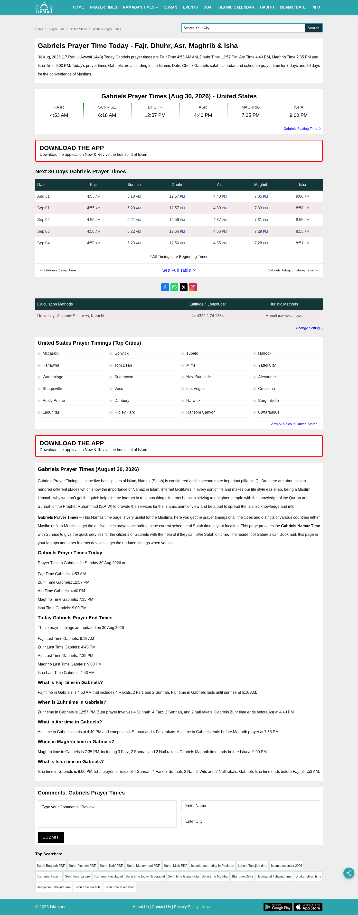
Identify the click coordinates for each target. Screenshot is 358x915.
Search (313, 28)
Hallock (264, 353)
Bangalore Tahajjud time (54, 887)
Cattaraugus (268, 412)
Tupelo (192, 353)
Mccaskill (51, 353)
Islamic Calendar (235, 7)
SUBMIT (51, 837)
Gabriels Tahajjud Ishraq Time (291, 270)
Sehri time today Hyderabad (145, 876)
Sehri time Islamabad (119, 887)
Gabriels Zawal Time (60, 270)
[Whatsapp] (174, 287)
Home (78, 7)
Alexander (267, 377)
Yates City (267, 365)
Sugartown (123, 377)
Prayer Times (103, 7)
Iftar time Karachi (49, 876)
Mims (191, 365)
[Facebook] (165, 287)
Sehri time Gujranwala (183, 876)
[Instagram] (193, 287)
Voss (118, 389)
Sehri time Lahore (77, 876)
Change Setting (308, 328)
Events (190, 7)
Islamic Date (293, 7)
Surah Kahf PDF (111, 866)
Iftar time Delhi (242, 876)
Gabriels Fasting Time (300, 128)
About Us (141, 907)
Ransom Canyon (201, 412)
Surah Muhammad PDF (143, 866)
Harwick (193, 400)
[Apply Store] (296, 150)
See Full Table (176, 270)
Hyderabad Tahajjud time (274, 876)
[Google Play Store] (251, 150)
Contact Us (161, 907)
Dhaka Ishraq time (308, 876)
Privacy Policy (186, 907)
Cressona (266, 389)
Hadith (267, 7)
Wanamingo (53, 377)
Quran (170, 7)
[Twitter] (184, 287)
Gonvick (121, 353)
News (206, 907)
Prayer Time (56, 29)
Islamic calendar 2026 (286, 866)
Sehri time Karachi (88, 887)
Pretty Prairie (54, 400)
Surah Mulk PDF (175, 866)
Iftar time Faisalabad (108, 876)
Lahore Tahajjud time (252, 866)
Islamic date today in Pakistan (212, 866)
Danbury (121, 400)
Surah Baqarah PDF (51, 866)
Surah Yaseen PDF (82, 866)
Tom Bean (123, 365)
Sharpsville (52, 389)
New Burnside (198, 377)
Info (315, 7)
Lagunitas (51, 412)
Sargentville (268, 400)
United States (78, 29)
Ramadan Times (138, 7)
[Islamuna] (44, 7)
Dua (208, 7)
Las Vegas (195, 389)
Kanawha (51, 365)
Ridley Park (124, 412)
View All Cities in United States (294, 424)
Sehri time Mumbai (215, 876)
